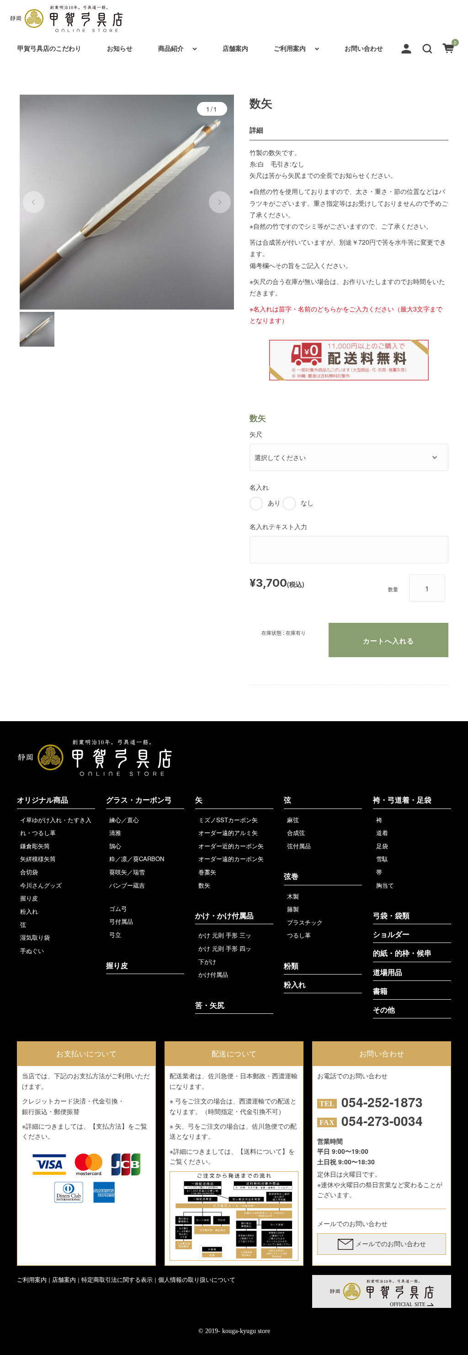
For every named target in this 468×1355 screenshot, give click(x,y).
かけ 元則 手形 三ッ (224, 935)
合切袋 (29, 872)
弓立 (115, 934)
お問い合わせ (364, 48)
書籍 (380, 991)
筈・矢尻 (209, 1005)
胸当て (385, 885)
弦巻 (291, 876)
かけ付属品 (213, 974)
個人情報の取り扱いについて (196, 1279)
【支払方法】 (109, 1125)
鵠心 (115, 845)
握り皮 (29, 898)
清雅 (115, 832)
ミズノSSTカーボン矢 (228, 819)
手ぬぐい (32, 950)
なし (307, 502)
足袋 (382, 845)
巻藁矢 (207, 872)
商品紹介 (171, 48)
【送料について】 (262, 1151)
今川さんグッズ (41, 885)
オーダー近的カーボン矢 (231, 845)
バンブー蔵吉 (127, 885)
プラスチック (305, 922)
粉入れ (29, 911)
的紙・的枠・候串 (402, 953)
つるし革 (299, 935)
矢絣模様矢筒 (38, 858)
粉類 (291, 966)
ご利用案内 (290, 48)
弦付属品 (299, 845)
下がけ (207, 961)
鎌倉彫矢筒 (35, 845)
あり (274, 502)
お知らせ (120, 48)
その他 (384, 1010)
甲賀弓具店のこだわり (49, 48)
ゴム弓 (118, 908)
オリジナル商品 (42, 800)
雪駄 (382, 858)
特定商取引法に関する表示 (117, 1279)
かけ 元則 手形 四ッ (224, 948)
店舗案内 (235, 48)
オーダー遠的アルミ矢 (228, 832)
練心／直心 (124, 819)
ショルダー (391, 934)
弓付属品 (121, 921)
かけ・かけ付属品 (224, 916)
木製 (293, 896)
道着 (382, 832)
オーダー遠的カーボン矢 (231, 858)
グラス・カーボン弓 (139, 800)
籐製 (293, 909)
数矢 (204, 885)
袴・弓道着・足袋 (402, 800)
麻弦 (293, 819)
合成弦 (296, 832)
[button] (427, 47)
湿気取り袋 (35, 937)
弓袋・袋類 (391, 916)
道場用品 (387, 972)
